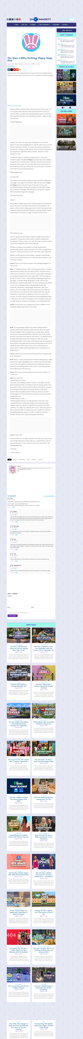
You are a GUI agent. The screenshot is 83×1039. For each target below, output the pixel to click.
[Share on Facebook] (9, 69)
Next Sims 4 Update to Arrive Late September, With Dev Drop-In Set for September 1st (43, 648)
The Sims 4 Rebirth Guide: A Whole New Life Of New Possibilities (44, 988)
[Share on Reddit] (17, 69)
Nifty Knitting (11, 66)
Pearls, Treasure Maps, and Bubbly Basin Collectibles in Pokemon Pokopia (18, 912)
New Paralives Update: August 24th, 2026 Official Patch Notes (18, 874)
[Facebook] (8, 19)
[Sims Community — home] (40, 19)
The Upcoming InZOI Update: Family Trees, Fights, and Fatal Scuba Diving (43, 1025)
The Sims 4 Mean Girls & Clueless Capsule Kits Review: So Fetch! (43, 686)
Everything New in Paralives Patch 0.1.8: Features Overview (19, 836)
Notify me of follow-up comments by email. (18, 612)
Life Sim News (44, 720)
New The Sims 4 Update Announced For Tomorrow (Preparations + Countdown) (44, 874)
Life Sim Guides (18, 833)
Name (9, 607)
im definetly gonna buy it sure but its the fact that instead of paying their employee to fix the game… (67, 47)
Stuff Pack (34, 459)
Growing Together (18, 645)
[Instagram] (10, 19)
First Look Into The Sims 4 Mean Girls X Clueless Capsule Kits (18, 760)
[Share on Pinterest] (14, 69)
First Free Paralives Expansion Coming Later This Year (43, 798)
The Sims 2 (43, 909)
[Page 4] (67, 107)
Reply (13, 507)
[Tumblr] (17, 19)
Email (32, 607)
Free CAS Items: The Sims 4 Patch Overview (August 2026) (43, 760)
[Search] (74, 19)
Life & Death (43, 984)
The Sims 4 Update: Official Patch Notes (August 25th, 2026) (19, 799)
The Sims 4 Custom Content (44, 946)
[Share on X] (11, 69)
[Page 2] (65, 107)
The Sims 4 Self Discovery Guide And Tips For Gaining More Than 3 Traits (18, 648)
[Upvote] (8, 507)
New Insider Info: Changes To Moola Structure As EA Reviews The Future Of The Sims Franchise (19, 1026)
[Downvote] (10, 507)
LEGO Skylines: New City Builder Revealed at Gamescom (43, 723)
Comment (10, 596)
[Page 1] (64, 107)
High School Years (18, 720)
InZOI (18, 682)
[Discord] (15, 19)
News (18, 795)
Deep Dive (15, 459)
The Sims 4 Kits (43, 682)
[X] (12, 19)
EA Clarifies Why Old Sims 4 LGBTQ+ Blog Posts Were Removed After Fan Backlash (18, 950)
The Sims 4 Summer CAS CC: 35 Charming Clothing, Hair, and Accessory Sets (43, 950)
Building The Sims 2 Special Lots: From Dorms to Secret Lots (44, 912)
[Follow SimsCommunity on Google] (20, 69)
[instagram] (18, 471)
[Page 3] (66, 107)
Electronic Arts (19, 946)
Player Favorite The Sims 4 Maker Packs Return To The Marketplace (43, 837)
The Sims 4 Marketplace (44, 833)
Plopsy (28, 459)
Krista (30, 64)
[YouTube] (20, 19)
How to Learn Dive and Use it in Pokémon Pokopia (18, 987)
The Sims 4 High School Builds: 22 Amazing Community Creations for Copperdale (18, 724)
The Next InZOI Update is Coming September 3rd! (19, 685)
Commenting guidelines (49, 496)
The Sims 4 (40, 459)
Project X (19, 1022)
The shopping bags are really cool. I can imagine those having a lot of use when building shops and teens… (67, 63)
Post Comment (12, 615)
